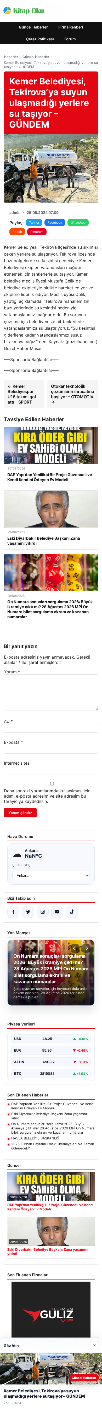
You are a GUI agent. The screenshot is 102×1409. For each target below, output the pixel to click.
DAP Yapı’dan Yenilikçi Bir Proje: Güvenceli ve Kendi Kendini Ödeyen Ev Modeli (52, 1106)
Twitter (34, 222)
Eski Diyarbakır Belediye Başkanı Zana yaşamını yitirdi (49, 1116)
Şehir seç (21, 865)
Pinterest (36, 232)
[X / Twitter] (28, 912)
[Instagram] (43, 912)
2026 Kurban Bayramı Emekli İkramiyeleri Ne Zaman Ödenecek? (52, 1146)
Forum (70, 39)
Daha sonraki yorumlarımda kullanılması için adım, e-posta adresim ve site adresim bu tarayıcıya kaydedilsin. (47, 796)
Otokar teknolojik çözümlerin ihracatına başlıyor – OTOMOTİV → (72, 394)
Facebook (55, 222)
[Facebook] (13, 912)
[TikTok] (72, 912)
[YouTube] (57, 912)
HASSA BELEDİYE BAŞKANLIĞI (35, 1138)
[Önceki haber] (75, 948)
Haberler (11, 57)
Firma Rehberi (70, 27)
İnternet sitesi (17, 763)
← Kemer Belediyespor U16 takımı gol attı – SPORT (22, 394)
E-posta (13, 742)
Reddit (17, 232)
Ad (8, 721)
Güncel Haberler (33, 27)
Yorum (12, 671)
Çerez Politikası (40, 39)
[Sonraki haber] (86, 948)
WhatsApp (78, 222)
